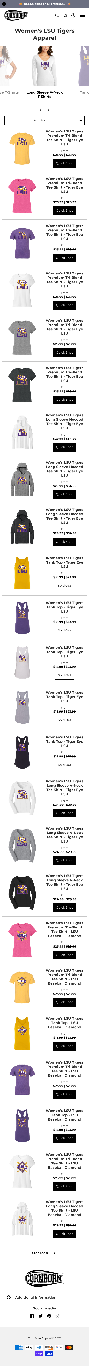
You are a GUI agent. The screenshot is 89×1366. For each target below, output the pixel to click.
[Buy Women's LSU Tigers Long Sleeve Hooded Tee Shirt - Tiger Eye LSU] (22, 432)
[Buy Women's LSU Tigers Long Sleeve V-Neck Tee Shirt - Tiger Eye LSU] (22, 798)
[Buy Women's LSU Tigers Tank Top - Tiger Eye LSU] (22, 573)
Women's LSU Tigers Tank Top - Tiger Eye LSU (64, 562)
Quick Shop (64, 163)
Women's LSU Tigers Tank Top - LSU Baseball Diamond (64, 1022)
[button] (4, 4)
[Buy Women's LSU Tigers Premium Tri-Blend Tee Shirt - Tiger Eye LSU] (22, 148)
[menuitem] (57, 15)
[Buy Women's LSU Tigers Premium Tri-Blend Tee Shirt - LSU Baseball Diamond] (22, 940)
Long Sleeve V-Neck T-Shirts (45, 94)
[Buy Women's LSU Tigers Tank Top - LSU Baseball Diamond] (22, 1033)
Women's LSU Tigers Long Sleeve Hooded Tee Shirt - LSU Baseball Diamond (64, 1208)
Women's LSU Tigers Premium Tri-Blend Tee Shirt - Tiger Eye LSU (64, 137)
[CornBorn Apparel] (16, 15)
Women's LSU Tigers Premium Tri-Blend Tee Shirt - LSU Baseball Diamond (64, 929)
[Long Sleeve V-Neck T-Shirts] (44, 66)
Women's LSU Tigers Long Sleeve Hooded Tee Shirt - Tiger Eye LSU (64, 421)
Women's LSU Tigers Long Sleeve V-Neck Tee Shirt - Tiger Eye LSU (64, 787)
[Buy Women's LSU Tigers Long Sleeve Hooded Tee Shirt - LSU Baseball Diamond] (22, 1219)
